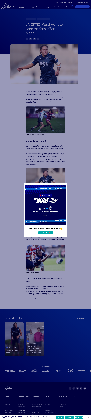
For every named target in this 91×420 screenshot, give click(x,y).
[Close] (88, 417)
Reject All (69, 417)
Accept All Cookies (79, 417)
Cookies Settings (60, 417)
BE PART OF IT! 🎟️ (45, 232)
